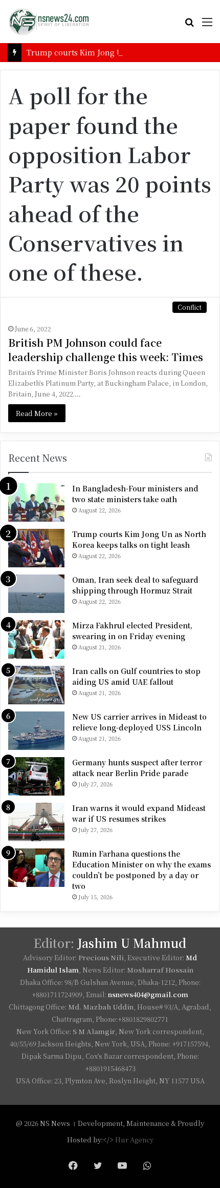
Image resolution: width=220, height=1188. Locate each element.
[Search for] (189, 25)
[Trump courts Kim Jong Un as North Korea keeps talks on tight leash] (36, 548)
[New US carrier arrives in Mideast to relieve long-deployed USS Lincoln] (36, 730)
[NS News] (49, 21)
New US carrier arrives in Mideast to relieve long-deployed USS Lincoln (139, 721)
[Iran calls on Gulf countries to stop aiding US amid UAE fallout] (36, 685)
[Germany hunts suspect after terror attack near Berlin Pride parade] (36, 776)
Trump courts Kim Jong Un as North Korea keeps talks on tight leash (139, 539)
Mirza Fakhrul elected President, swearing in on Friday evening (132, 630)
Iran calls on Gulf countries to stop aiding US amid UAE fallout (136, 676)
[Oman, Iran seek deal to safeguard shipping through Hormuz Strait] (36, 594)
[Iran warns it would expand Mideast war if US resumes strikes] (36, 822)
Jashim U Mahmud (131, 943)
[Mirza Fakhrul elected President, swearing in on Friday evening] (36, 639)
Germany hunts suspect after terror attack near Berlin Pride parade (137, 767)
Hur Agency (134, 1139)
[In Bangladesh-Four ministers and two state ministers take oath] (36, 502)
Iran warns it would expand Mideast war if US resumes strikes (139, 813)
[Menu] (207, 25)
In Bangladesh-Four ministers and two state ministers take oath (135, 493)
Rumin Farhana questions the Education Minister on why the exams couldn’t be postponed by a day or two (141, 869)
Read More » (37, 413)
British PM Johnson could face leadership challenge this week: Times (105, 349)
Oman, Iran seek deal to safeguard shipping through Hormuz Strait (135, 585)
